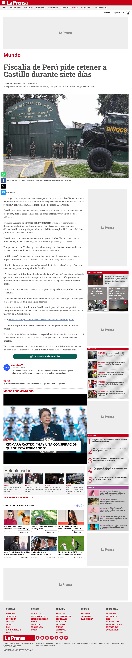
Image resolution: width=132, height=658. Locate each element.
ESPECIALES (61, 619)
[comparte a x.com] (3, 186)
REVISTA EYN (112, 627)
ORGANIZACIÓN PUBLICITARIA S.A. (18, 650)
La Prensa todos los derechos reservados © (18, 644)
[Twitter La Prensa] (42, 638)
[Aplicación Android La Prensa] (61, 638)
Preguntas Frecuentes (45, 645)
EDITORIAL (86, 613)
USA (8, 627)
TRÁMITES (61, 630)
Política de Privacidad (65, 644)
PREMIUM (60, 609)
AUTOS (34, 630)
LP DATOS (60, 624)
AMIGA (34, 621)
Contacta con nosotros (87, 644)
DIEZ (108, 619)
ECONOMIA (11, 619)
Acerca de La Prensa (44, 644)
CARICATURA (87, 619)
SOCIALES (35, 624)
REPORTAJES (62, 621)
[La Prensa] (15, 638)
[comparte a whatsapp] (3, 174)
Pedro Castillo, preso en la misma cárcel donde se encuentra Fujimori (41, 319)
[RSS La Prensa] (66, 638)
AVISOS (59, 632)
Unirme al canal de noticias (47, 356)
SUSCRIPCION (112, 630)
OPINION (85, 609)
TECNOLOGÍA (37, 627)
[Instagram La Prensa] (47, 638)
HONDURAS (11, 613)
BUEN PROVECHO (114, 624)
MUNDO (9, 624)
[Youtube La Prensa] (52, 638)
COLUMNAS (86, 616)
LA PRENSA (111, 613)
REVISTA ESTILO (113, 621)
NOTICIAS (10, 609)
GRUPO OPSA (112, 609)
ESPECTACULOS (38, 616)
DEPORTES (36, 613)
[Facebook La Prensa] (37, 638)
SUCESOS (10, 621)
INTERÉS (35, 609)
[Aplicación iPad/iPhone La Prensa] (57, 638)
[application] (45, 429)
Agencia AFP (32, 83)
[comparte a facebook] (3, 180)
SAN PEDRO (11, 616)
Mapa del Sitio (117, 644)
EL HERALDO (111, 616)
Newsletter (104, 644)
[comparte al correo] (3, 192)
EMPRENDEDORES (39, 619)
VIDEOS (59, 627)
